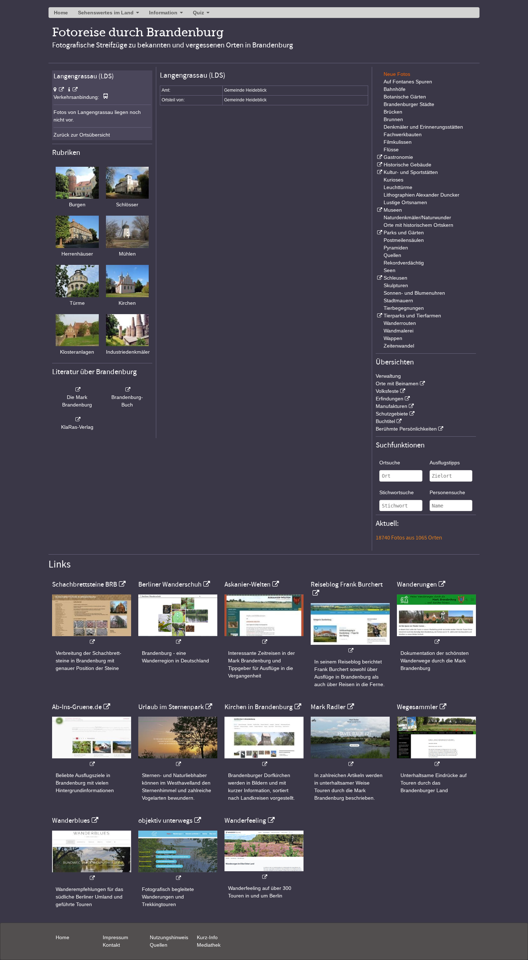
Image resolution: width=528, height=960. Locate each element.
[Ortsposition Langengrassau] (59, 89)
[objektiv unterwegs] (177, 874)
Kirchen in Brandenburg (258, 707)
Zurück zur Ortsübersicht (82, 135)
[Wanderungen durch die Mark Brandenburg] (436, 638)
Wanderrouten (400, 323)
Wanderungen (417, 584)
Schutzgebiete (392, 414)
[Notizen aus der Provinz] (350, 760)
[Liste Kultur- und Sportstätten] (379, 172)
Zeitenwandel (399, 346)
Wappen (393, 338)
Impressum (115, 937)
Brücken (393, 112)
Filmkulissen (398, 142)
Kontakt (111, 945)
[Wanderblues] (91, 874)
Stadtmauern (398, 300)
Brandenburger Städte (409, 104)
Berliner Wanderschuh (170, 584)
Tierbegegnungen (404, 308)
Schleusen (395, 278)
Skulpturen (396, 285)
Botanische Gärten (405, 97)
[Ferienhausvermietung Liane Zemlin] (177, 760)
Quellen (392, 255)
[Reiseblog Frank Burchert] (350, 646)
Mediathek (209, 945)
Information (163, 12)
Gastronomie (398, 157)
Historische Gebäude (407, 164)
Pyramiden (396, 248)
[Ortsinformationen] (73, 89)
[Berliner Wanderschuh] (177, 638)
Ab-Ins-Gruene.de (77, 707)
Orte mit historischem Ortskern (418, 225)
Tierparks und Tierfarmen (412, 315)
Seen (389, 270)
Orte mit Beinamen (397, 383)
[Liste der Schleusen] (379, 278)
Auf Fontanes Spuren (408, 81)
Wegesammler (417, 707)
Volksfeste (387, 391)
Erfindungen (389, 398)
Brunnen (393, 119)
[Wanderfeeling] (264, 873)
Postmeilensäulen (404, 240)
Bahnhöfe (395, 89)
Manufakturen (391, 406)
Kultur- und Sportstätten (411, 172)
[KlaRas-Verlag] (77, 419)
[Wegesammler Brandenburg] (436, 760)
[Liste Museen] (379, 210)
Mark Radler (328, 707)
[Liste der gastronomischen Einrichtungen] (379, 157)
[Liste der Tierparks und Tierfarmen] (379, 315)
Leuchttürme (398, 187)
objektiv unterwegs (165, 820)
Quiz (198, 12)
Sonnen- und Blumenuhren (414, 293)
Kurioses (393, 180)
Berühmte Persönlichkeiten (406, 429)
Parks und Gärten (404, 232)
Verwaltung (388, 376)
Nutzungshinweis (169, 937)
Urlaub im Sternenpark (171, 707)
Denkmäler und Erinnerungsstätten (423, 127)
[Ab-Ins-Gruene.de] (91, 760)
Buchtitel (385, 421)
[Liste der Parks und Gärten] (379, 232)
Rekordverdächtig (404, 263)
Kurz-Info (207, 937)
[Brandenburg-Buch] (127, 389)
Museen (393, 210)
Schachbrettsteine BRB (84, 584)
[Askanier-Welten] (264, 638)
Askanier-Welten (247, 584)
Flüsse (391, 149)
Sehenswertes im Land (106, 12)
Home (61, 12)
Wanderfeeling (245, 820)
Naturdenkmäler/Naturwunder (417, 217)
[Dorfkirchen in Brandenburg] (264, 760)
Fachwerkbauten (403, 134)
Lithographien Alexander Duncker (421, 195)
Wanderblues (71, 820)
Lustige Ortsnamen (405, 202)
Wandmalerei (398, 331)
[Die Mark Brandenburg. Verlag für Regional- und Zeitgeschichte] (77, 389)
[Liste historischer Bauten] (379, 164)
